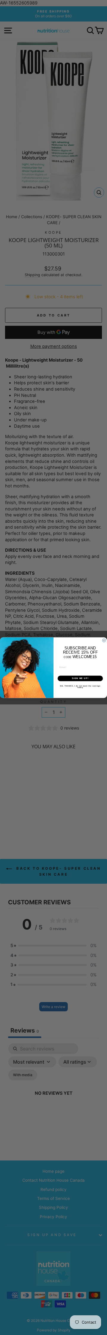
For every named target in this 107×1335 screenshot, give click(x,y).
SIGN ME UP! (80, 678)
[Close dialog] (104, 640)
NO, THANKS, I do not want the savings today (80, 686)
